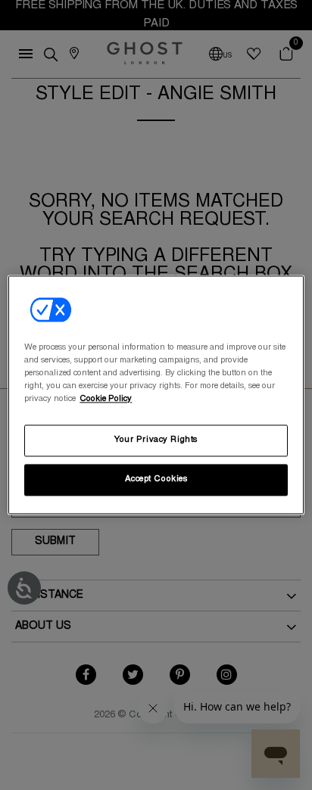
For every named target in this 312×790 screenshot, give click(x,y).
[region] (156, 395)
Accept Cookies (156, 480)
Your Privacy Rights (156, 441)
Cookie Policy (106, 400)
